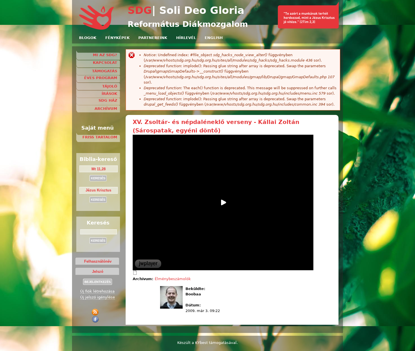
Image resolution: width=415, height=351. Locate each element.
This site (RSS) (96, 312)
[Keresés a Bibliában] (308, 27)
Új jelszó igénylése (97, 297)
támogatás (104, 71)
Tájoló (109, 86)
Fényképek (117, 38)
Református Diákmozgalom (188, 24)
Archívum (106, 108)
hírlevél (186, 38)
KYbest (201, 343)
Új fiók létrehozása (97, 291)
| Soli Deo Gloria (198, 10)
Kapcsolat (105, 62)
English (214, 38)
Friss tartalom (99, 137)
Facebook (96, 319)
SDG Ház (108, 100)
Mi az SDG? (105, 55)
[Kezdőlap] (97, 29)
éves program (100, 78)
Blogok (87, 38)
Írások (109, 93)
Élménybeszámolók (173, 279)
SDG (140, 10)
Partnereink (152, 38)
